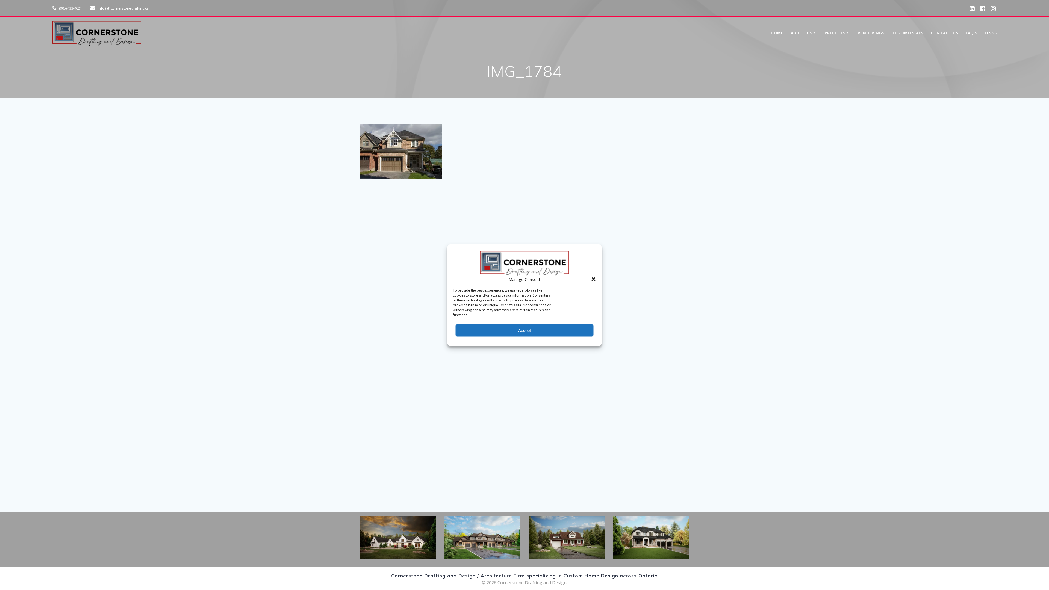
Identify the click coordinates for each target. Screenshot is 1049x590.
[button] (593, 279)
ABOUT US (801, 32)
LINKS (991, 32)
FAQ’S (971, 32)
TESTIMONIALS (907, 32)
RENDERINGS (871, 32)
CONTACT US (944, 32)
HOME (777, 32)
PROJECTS (835, 32)
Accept (524, 330)
